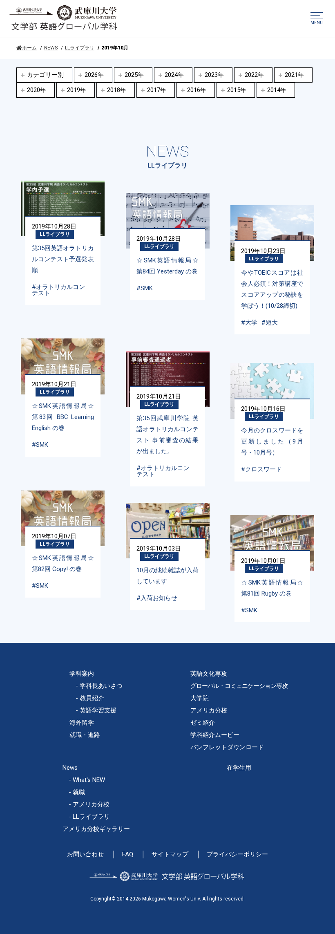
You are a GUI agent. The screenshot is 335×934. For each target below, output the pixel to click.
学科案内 (81, 673)
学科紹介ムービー (214, 735)
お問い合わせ (85, 854)
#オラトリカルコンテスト (58, 290)
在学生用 (239, 767)
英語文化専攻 (208, 673)
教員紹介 (92, 698)
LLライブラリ (79, 48)
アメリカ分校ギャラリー (96, 829)
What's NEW (89, 780)
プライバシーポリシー (237, 854)
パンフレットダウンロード (227, 747)
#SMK (144, 288)
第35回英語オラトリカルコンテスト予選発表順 (63, 259)
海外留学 (81, 722)
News (70, 767)
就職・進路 (84, 735)
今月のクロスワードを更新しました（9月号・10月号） (272, 441)
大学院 (199, 698)
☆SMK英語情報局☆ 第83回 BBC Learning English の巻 (63, 417)
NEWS (51, 48)
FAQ (127, 854)
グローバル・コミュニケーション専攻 (239, 686)
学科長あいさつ (101, 686)
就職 (79, 792)
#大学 (249, 322)
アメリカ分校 (208, 710)
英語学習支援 (98, 710)
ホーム (29, 48)
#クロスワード (261, 469)
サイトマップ (170, 854)
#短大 (269, 322)
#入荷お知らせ (156, 598)
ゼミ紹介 (202, 722)
